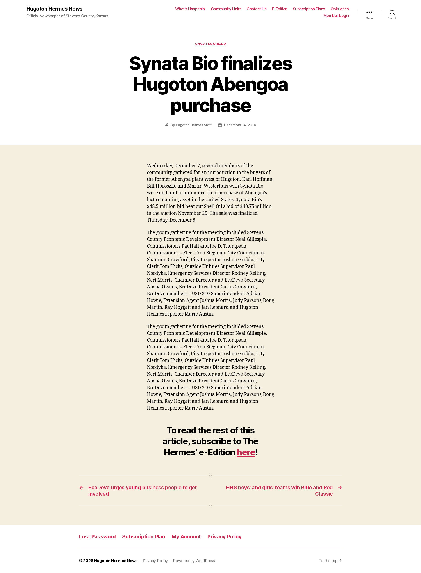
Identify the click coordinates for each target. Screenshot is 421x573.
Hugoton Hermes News (54, 8)
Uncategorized (210, 44)
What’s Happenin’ (190, 9)
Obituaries (340, 9)
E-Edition (279, 9)
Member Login (336, 15)
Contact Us (256, 9)
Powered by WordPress (194, 560)
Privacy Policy (224, 536)
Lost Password (97, 536)
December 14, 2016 (240, 125)
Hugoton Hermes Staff (194, 125)
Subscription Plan (143, 536)
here (246, 452)
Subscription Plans (309, 9)
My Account (186, 536)
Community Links (226, 9)
